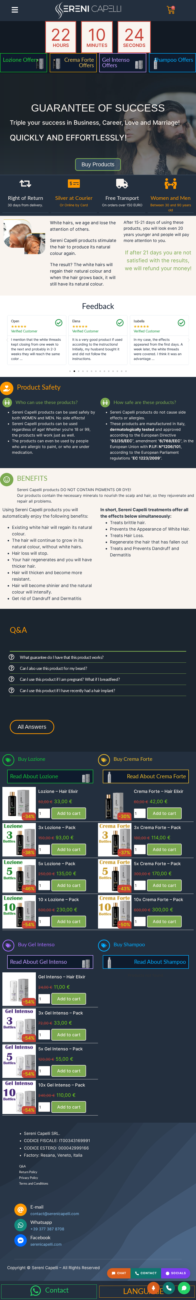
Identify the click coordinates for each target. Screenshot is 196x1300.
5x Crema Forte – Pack (157, 863)
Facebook (40, 1237)
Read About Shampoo (160, 962)
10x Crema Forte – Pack (158, 899)
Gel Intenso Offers (116, 62)
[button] (7, 340)
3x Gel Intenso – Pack (60, 1012)
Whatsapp (41, 1222)
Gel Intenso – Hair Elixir (61, 976)
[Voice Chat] (153, 1288)
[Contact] (36, 1291)
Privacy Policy (28, 1178)
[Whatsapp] (20, 1225)
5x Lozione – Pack (56, 863)
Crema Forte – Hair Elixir (158, 791)
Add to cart (69, 813)
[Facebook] (20, 1240)
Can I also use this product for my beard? (53, 669)
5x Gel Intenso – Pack (60, 1048)
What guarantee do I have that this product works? (62, 658)
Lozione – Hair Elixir (58, 791)
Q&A (22, 1166)
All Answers (32, 727)
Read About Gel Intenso (38, 962)
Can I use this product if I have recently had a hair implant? (67, 691)
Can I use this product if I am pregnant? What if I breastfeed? (70, 680)
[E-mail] (20, 1210)
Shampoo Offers (173, 60)
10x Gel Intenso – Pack (61, 1084)
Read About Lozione (34, 776)
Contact (57, 1290)
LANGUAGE (143, 1291)
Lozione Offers (20, 60)
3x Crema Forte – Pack (157, 827)
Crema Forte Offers (79, 62)
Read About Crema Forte (156, 776)
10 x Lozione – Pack (58, 899)
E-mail (37, 1207)
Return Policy (28, 1172)
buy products (98, 164)
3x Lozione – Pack (57, 827)
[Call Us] (169, 1288)
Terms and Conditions (33, 1183)
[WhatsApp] (184, 1288)
